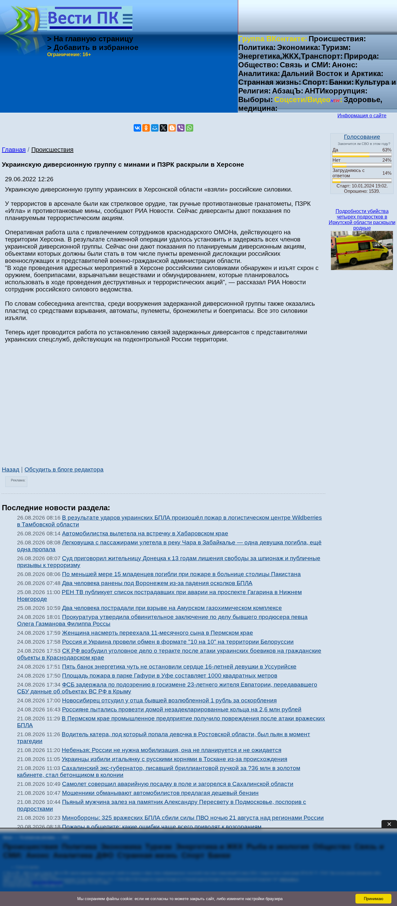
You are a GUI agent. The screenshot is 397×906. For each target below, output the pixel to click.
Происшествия (52, 149)
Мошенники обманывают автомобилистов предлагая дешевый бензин (160, 793)
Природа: (361, 56)
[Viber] (181, 128)
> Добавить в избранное (92, 47)
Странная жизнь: (269, 82)
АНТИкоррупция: (336, 91)
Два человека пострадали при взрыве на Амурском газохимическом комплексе (172, 608)
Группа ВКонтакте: (272, 38)
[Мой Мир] (154, 128)
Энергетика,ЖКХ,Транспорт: (290, 56)
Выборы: (255, 99)
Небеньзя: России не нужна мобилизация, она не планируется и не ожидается (171, 750)
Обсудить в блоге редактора (64, 469)
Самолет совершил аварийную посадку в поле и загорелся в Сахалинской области (177, 784)
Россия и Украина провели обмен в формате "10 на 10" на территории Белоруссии (178, 641)
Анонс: (345, 65)
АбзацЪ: (287, 91)
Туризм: (336, 47)
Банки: (341, 82)
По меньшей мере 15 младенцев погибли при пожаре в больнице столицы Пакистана (181, 574)
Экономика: (298, 47)
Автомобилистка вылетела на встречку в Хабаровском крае (145, 533)
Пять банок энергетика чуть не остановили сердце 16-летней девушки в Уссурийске (179, 666)
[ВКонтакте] (137, 128)
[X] (163, 128)
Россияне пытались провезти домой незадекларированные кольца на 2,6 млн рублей (181, 709)
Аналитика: (259, 73)
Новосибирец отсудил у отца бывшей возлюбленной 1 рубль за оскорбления (169, 700)
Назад (10, 469)
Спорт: (315, 82)
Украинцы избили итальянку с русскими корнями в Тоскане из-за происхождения (174, 759)
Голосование (362, 136)
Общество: (258, 65)
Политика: (257, 47)
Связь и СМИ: (305, 65)
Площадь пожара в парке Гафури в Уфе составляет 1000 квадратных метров (169, 675)
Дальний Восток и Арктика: (332, 73)
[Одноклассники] (146, 128)
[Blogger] (172, 128)
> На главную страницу (90, 38)
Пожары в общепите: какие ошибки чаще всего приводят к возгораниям (161, 826)
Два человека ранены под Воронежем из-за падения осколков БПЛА (157, 583)
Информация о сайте (361, 115)
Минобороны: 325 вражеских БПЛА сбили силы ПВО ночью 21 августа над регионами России (193, 817)
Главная (14, 149)
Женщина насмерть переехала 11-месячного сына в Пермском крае (157, 632)
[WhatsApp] (189, 128)
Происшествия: (337, 38)
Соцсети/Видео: (308, 99)
